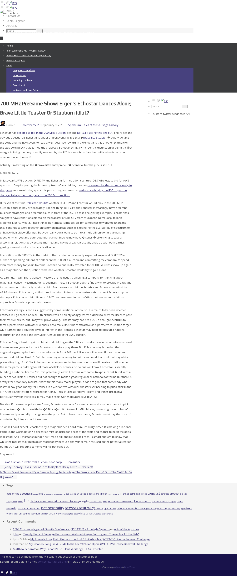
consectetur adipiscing (52, 561)
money (37, 508)
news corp (55, 462)
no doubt (99, 508)
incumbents (115, 501)
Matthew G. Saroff (24, 549)
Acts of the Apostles (126, 529)
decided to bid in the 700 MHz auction (41, 133)
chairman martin (115, 494)
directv (26, 462)
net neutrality (52, 507)
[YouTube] (2, 3)
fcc (27, 500)
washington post (70, 514)
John (16, 534)
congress (165, 494)
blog (41, 493)
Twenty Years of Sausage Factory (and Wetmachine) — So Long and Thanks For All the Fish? (81, 534)
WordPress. (129, 567)
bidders (34, 494)
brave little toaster (95, 137)
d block (183, 493)
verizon (44, 513)
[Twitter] (7, 3)
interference (127, 501)
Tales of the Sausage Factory (100, 125)
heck (105, 501)
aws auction (12, 462)
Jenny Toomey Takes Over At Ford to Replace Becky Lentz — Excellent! (48, 467)
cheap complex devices (135, 493)
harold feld (95, 501)
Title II (15, 514)
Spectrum (74, 125)
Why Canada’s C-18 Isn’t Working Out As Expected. (72, 549)
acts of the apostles (18, 493)
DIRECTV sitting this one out (94, 133)
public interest (124, 508)
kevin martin (142, 501)
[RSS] (13, 3)
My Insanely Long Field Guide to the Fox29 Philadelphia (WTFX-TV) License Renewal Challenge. (90, 539)
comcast (154, 493)
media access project (164, 501)
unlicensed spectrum (29, 513)
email (20, 502)
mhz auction (40, 462)
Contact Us (13, 16)
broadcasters (59, 494)
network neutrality (80, 508)
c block (103, 493)
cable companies (74, 494)
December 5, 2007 (32, 125)
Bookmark (73, 462)
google (83, 501)
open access (110, 508)
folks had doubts (37, 203)
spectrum (186, 508)
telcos (9, 513)
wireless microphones (103, 514)
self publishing (174, 508)
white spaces (86, 513)
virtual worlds (56, 513)
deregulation (11, 502)
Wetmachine (18, 24)
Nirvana (118, 567)
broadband (48, 494)
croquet (174, 493)
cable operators (90, 493)
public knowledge (140, 508)
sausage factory (158, 508)
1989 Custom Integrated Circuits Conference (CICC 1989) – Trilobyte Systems (61, 529)
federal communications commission (54, 501)
